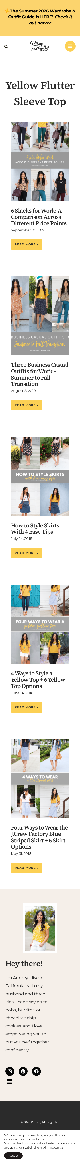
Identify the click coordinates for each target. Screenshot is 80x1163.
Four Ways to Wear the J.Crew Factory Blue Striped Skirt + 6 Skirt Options (39, 837)
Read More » (26, 242)
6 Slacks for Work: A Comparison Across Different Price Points (38, 217)
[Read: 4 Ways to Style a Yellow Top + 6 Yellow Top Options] (40, 623)
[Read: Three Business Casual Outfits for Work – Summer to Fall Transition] (40, 315)
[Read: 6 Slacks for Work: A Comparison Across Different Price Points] (40, 161)
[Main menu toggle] (70, 46)
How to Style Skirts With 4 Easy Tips (35, 528)
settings (57, 1147)
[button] (6, 46)
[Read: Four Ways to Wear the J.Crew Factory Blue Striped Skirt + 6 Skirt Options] (40, 778)
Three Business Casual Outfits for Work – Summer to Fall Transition (39, 374)
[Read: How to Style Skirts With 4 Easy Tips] (40, 476)
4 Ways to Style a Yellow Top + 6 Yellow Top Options (38, 679)
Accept (13, 1155)
